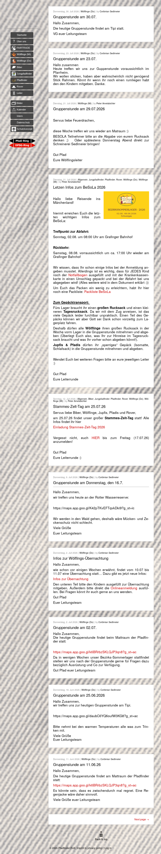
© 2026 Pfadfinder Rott (62, 848)
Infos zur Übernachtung (70, 578)
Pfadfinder (22, 80)
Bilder (20, 103)
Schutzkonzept (24, 129)
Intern (20, 116)
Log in (108, 848)
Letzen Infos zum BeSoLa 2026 (79, 187)
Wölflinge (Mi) (24, 54)
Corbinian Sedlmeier (110, 11)
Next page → (141, 819)
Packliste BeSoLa (97, 291)
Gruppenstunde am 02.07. (75, 627)
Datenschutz (23, 122)
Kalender (21, 109)
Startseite (22, 35)
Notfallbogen (77, 274)
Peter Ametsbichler (105, 103)
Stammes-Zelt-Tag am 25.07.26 (79, 406)
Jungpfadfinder (24, 73)
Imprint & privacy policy (90, 848)
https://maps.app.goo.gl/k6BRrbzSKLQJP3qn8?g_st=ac (94, 651)
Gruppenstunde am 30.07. (75, 16)
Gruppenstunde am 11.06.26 (77, 764)
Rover (20, 86)
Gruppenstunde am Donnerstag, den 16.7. (88, 482)
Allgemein (83, 179)
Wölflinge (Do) (24, 60)
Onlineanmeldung (124, 588)
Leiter (19, 93)
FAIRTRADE (23, 47)
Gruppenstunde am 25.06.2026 (79, 695)
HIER (96, 437)
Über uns (21, 41)
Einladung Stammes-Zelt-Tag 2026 (79, 427)
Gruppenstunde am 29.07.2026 (79, 108)
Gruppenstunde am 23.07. (75, 58)
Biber (19, 67)
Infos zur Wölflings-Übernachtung (80, 558)
